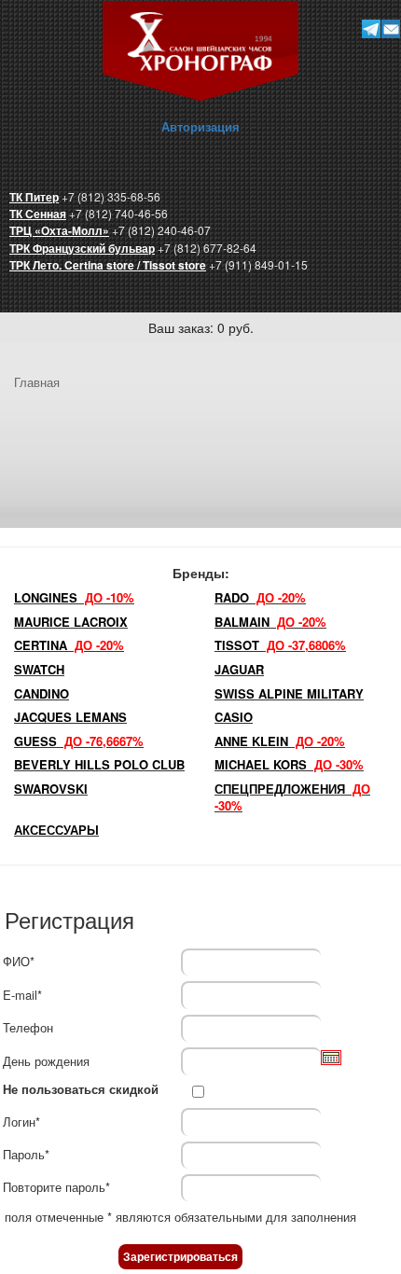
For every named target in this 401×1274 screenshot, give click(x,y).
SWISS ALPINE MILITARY (289, 693)
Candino (41, 693)
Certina (69, 645)
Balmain (270, 621)
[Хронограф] (200, 49)
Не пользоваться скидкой (81, 1089)
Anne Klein (279, 741)
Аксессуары (56, 829)
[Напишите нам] (390, 28)
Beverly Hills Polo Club (99, 764)
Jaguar (239, 669)
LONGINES (74, 597)
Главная (37, 382)
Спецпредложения (292, 797)
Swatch (39, 669)
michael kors (289, 764)
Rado (260, 597)
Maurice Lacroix (71, 621)
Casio (233, 717)
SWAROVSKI (51, 788)
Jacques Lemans (70, 717)
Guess (79, 741)
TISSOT (280, 645)
